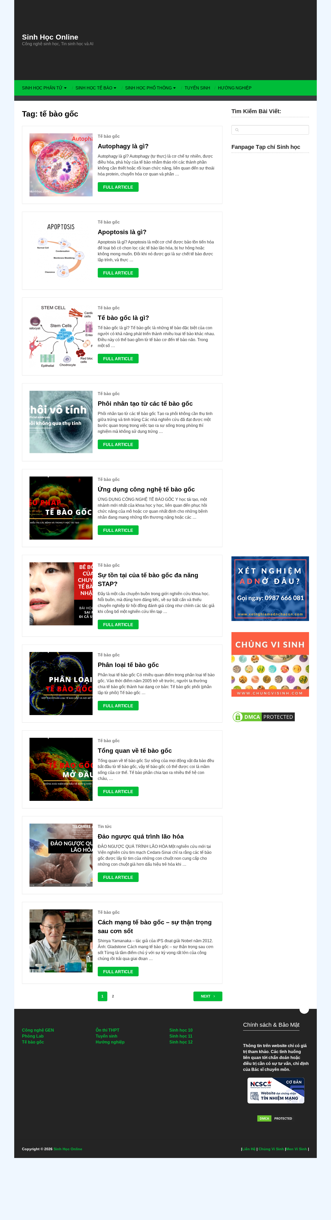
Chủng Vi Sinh (271, 1149)
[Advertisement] (213, 40)
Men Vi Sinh (296, 1149)
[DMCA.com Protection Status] (263, 725)
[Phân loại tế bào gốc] (61, 683)
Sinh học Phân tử (42, 88)
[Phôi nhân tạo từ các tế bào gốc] (61, 422)
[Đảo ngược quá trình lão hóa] (61, 855)
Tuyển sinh (197, 88)
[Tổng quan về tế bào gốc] (61, 769)
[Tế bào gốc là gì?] (61, 336)
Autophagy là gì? (123, 146)
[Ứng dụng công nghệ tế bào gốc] (61, 508)
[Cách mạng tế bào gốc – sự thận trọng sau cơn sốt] (61, 940)
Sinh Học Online (50, 37)
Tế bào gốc (109, 136)
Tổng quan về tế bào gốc (135, 750)
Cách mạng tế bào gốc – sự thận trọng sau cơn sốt (155, 926)
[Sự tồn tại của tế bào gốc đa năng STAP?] (61, 593)
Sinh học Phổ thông (148, 88)
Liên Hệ (248, 1149)
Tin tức (105, 826)
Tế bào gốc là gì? (123, 317)
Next (206, 996)
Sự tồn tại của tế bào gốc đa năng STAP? (148, 579)
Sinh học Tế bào (94, 88)
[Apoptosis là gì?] (61, 250)
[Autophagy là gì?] (61, 164)
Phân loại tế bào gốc (128, 664)
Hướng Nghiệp (235, 88)
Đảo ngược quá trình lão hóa (141, 836)
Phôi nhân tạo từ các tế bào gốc (145, 403)
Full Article (118, 187)
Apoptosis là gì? (122, 231)
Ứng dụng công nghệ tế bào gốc (146, 489)
